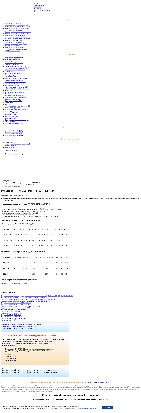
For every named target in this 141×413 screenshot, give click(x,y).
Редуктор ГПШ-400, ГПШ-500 (11, 315)
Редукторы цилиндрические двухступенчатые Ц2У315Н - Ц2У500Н (23, 297)
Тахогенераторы (10, 142)
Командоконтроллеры (12, 75)
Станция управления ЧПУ (13, 101)
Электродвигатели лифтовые (14, 47)
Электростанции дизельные (14, 95)
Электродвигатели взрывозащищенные (17, 39)
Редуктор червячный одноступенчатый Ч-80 (15, 308)
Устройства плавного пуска (14, 94)
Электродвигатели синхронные (15, 35)
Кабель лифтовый (10, 121)
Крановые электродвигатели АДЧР (16, 25)
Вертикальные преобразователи (15, 82)
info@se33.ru (12, 345)
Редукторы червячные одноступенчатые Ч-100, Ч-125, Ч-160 (20, 309)
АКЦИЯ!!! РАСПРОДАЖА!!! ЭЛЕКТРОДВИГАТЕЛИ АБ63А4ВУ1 (30, 336)
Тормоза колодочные (11, 76)
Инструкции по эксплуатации (14, 154)
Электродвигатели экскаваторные (16, 49)
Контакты (37, 7)
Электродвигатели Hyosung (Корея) (16, 44)
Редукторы (8, 111)
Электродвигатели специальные (15, 42)
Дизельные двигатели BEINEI (14, 135)
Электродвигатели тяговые (13, 40)
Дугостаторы (9, 61)
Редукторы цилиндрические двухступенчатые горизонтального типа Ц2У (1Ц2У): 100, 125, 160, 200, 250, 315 (37, 296)
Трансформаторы (10, 71)
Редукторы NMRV (11, 113)
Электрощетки (9, 147)
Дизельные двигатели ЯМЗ (13, 133)
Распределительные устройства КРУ (17, 89)
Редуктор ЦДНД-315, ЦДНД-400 (11, 313)
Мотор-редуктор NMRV (8, 320)
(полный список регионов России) (98, 382)
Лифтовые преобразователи (14, 123)
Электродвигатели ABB (12, 45)
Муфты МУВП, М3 (11, 146)
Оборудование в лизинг (42, 10)
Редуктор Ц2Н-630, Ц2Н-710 (10, 311)
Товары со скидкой (11, 151)
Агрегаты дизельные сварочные (15, 97)
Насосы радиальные (11, 116)
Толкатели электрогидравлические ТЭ (17, 78)
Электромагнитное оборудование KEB (17, 106)
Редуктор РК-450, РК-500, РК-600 (12, 316)
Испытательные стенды (12, 59)
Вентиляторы (9, 102)
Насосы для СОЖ (10, 114)
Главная (37, 3)
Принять (107, 407)
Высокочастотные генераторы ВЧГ (16, 87)
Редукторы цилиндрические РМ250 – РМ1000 (16, 303)
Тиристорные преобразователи (15, 83)
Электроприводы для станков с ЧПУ (17, 68)
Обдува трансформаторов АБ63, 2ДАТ (17, 26)
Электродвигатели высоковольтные (16, 37)
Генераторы (8, 90)
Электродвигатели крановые (14, 30)
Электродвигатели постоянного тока (17, 28)
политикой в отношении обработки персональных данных (78, 408)
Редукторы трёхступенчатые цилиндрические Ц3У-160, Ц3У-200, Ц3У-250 (25, 301)
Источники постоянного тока (14, 92)
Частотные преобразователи (14, 63)
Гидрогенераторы (10, 118)
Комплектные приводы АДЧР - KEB (17, 64)
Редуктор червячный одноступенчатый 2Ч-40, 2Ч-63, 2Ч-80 (20, 306)
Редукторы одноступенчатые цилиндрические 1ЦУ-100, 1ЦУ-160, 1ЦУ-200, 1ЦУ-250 (29, 299)
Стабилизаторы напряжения (14, 99)
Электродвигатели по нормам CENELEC (18, 33)
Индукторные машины (12, 73)
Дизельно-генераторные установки (16, 109)
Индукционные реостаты (13, 85)
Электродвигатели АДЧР (13, 23)
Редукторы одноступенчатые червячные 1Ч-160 (16, 304)
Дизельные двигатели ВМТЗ (14, 130)
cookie (55, 408)
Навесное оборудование (12, 108)
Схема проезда (39, 5)
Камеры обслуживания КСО (14, 80)
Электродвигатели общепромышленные (18, 32)
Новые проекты (39, 12)
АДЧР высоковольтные (12, 51)
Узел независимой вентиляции (15, 70)
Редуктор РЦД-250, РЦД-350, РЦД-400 (13, 318)
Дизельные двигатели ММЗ (14, 132)
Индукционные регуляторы (14, 57)
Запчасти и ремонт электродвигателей (17, 144)
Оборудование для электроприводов (16, 120)
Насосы (7, 104)
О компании (38, 8)
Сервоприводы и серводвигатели (15, 66)
